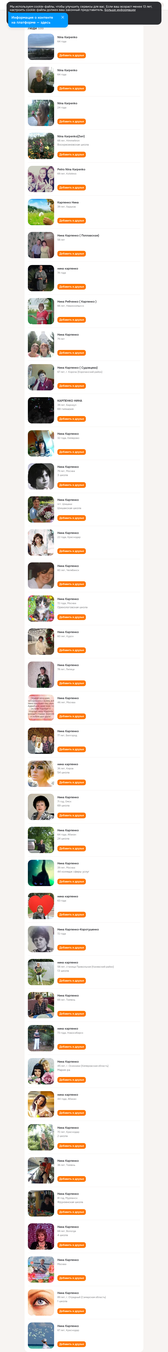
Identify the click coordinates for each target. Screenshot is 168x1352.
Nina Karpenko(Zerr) (71, 136)
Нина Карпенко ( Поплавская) (78, 235)
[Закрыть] (63, 17)
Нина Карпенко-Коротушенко (78, 929)
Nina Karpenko (67, 37)
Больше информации (120, 10)
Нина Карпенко (68, 334)
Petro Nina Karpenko (71, 169)
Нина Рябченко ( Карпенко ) (76, 301)
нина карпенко (67, 268)
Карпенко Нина (68, 202)
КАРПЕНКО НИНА (69, 401)
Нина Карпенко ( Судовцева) (77, 367)
